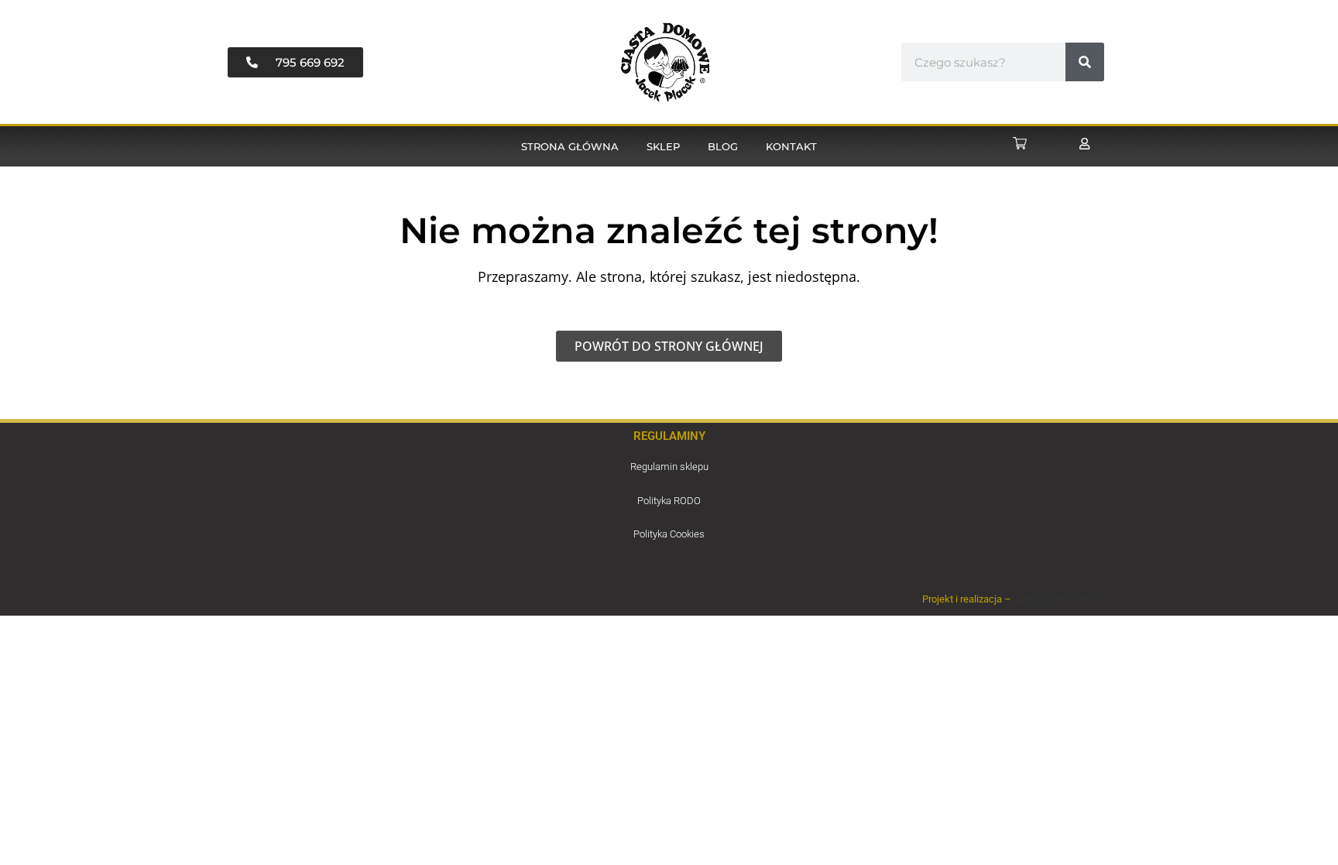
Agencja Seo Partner (1058, 599)
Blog (723, 146)
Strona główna (570, 146)
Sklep (663, 146)
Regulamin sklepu (669, 466)
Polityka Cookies (669, 534)
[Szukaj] (1084, 62)
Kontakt (791, 146)
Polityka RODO (669, 500)
